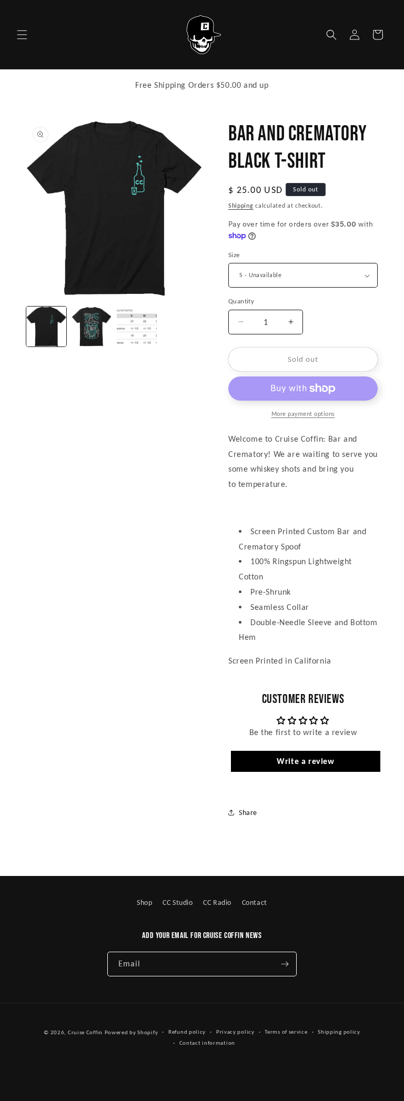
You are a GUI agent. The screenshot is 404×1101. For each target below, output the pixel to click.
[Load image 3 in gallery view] (137, 326)
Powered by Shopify (131, 1032)
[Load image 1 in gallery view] (46, 326)
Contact (254, 902)
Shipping (241, 205)
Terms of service (286, 1031)
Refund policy (187, 1031)
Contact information (207, 1042)
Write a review (305, 761)
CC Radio (217, 902)
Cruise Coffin (85, 1032)
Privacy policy (235, 1031)
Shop (144, 902)
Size (234, 255)
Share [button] (248, 812)
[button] (22, 34)
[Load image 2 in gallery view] (92, 326)
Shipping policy (339, 1031)
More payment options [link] (303, 413)
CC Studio (178, 902)
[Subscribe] (284, 964)
